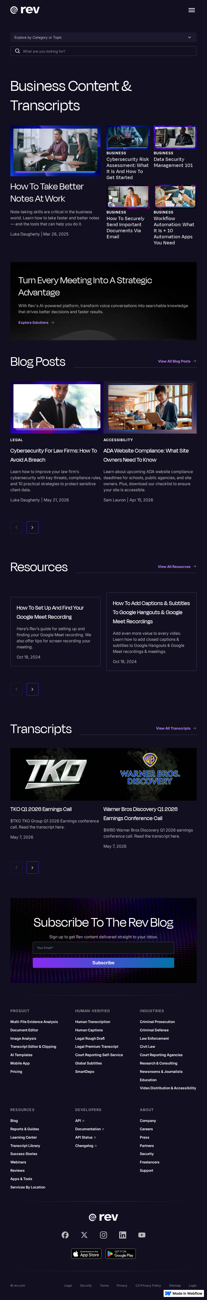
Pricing (16, 1072)
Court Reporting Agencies (161, 1055)
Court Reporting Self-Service (99, 1055)
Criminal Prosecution (157, 1022)
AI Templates (21, 1055)
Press (144, 1137)
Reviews (17, 1170)
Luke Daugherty (25, 234)
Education (148, 1080)
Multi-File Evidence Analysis (34, 1022)
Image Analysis (23, 1038)
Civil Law (147, 1047)
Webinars (18, 1162)
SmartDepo (84, 1072)
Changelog (86, 1146)
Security (147, 1154)
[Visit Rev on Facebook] (65, 1235)
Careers (146, 1129)
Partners (147, 1146)
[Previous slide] (16, 527)
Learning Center (23, 1137)
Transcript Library (25, 1146)
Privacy (122, 1285)
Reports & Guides (24, 1129)
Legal (68, 1285)
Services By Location (27, 1187)
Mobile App (20, 1063)
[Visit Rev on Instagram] (103, 1235)
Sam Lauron (115, 499)
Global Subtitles (88, 1063)
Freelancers (150, 1162)
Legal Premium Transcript (96, 1047)
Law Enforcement (154, 1038)
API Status (85, 1137)
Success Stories (23, 1154)
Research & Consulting (158, 1063)
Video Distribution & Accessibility (168, 1088)
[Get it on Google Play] (121, 1254)
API (80, 1121)
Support (146, 1170)
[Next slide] (33, 527)
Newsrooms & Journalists (161, 1072)
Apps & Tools (21, 1179)
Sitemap (175, 1285)
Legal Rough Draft (90, 1038)
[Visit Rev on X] (84, 1235)
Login (193, 1285)
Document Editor (24, 1030)
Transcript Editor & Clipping (33, 1047)
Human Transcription (92, 1022)
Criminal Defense (154, 1030)
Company (148, 1121)
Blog (14, 1121)
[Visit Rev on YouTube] (141, 1235)
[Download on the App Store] (86, 1254)
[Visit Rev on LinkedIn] (122, 1235)
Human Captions (89, 1030)
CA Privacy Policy (148, 1285)
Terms (104, 1285)
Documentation (89, 1129)
